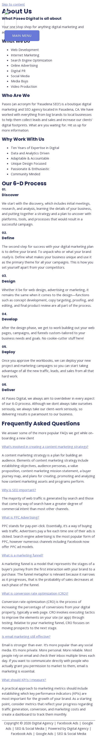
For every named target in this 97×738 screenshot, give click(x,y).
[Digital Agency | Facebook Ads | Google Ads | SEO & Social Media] (10, 27)
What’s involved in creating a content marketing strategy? (45, 446)
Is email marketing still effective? (26, 636)
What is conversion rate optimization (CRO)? (35, 593)
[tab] (48, 446)
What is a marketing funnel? (22, 555)
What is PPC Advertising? (20, 517)
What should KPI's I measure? (24, 679)
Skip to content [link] (13, 4)
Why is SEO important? (19, 490)
